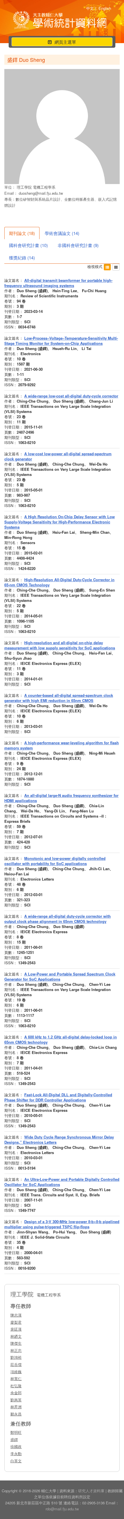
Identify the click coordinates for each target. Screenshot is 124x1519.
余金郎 (16, 1392)
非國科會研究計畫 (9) (78, 245)
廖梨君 (16, 1322)
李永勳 (16, 1453)
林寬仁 (16, 1378)
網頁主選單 (62, 42)
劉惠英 (16, 1400)
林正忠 (16, 1350)
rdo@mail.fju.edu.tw (62, 1509)
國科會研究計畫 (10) (28, 245)
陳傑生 (16, 1343)
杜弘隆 (16, 1385)
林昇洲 (16, 1406)
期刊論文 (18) (22, 233)
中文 (90, 8)
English (105, 8)
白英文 (16, 1460)
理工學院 (25, 187)
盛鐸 (14, 1439)
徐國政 (16, 1446)
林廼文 (16, 1336)
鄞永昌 (16, 1414)
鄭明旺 (16, 1432)
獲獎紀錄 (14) (22, 258)
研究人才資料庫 (91, 1490)
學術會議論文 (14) (62, 233)
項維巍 (16, 1371)
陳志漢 (16, 1315)
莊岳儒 (16, 1364)
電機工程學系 (44, 187)
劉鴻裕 (16, 1357)
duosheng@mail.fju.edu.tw (41, 193)
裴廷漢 (16, 1329)
